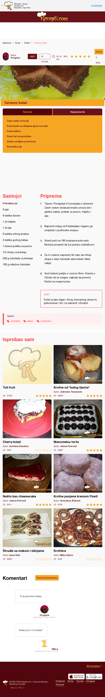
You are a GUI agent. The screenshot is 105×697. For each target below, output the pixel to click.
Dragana (15, 57)
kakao (30, 321)
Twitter (70, 681)
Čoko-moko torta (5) (18, 120)
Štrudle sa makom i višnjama (27, 534)
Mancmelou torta (78, 425)
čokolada (15, 321)
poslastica (46, 321)
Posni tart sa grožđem (19, 136)
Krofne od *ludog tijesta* (78, 371)
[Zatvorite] (2, 6)
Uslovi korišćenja (40, 682)
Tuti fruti (27, 371)
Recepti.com (52, 16)
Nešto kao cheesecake (27, 480)
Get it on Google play (94, 676)
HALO (21, 687)
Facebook (60, 681)
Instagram (90, 681)
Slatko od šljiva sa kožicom (21, 141)
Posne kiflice (14, 131)
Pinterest (60, 685)
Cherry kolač (27, 425)
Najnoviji (27, 112)
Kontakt (22, 684)
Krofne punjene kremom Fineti (78, 480)
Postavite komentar (47, 577)
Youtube (80, 681)
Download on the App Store (76, 676)
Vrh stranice (93, 666)
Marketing (13, 684)
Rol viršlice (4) (14, 146)
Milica (55, 649)
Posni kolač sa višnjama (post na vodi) (27, 126)
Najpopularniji (77, 112)
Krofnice (78, 534)
